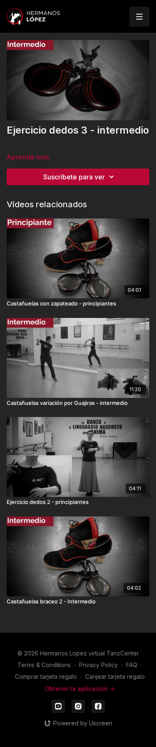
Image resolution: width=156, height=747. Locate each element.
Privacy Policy (98, 664)
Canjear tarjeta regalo (115, 676)
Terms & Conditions (44, 664)
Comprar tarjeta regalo (46, 676)
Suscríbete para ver (74, 177)
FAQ (131, 664)
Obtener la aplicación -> (80, 688)
